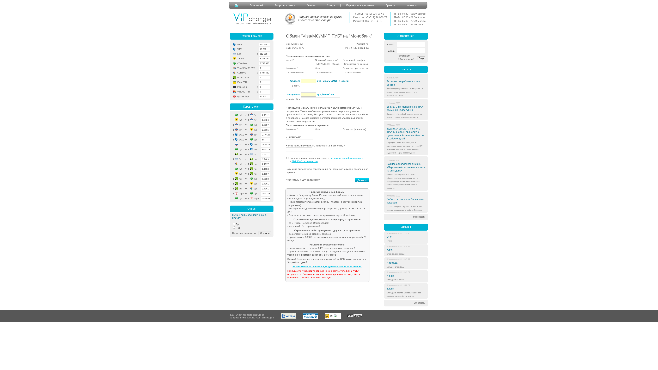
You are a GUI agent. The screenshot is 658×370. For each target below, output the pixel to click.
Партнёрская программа (360, 5)
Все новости (419, 217)
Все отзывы (419, 303)
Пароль (391, 51)
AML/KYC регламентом (305, 161)
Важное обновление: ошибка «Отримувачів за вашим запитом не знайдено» (406, 167)
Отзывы (311, 5)
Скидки (331, 5)
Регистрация (404, 56)
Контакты (412, 5)
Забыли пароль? (406, 59)
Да (237, 224)
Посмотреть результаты (244, 233)
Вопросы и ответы (285, 5)
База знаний (257, 5)
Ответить (265, 233)
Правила (390, 5)
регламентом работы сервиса (346, 158)
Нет (238, 227)
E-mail (390, 44)
